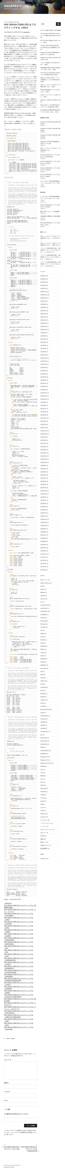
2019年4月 (43, 509)
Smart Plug (43, 788)
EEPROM (43, 658)
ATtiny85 (42, 624)
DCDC (42, 643)
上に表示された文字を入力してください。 (17, 1114)
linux (41, 690)
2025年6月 (43, 304)
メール (7, 1091)
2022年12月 (43, 392)
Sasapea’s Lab (44, 858)
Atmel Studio (43, 608)
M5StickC (43, 693)
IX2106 (42, 678)
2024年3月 (43, 348)
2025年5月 (43, 307)
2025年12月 (43, 291)
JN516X (8, 1038)
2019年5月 (43, 506)
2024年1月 (43, 355)
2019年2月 (43, 516)
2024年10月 (43, 329)
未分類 (42, 836)
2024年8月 (43, 336)
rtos (41, 772)
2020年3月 (43, 481)
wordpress (43, 817)
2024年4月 (43, 345)
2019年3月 (43, 513)
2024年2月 (43, 351)
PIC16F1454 (43, 738)
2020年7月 (43, 468)
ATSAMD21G (44, 611)
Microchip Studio (44, 709)
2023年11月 (43, 361)
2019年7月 (43, 500)
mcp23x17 (43, 700)
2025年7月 (43, 301)
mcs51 (42, 703)
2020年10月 (43, 462)
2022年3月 (43, 421)
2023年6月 (43, 377)
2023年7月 (43, 374)
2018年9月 (43, 528)
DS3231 (42, 649)
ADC (41, 586)
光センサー (43, 832)
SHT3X (42, 785)
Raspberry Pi (43, 756)
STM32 (42, 794)
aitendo (42, 589)
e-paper (42, 652)
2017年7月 (43, 557)
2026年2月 (43, 285)
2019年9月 (43, 497)
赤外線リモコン (44, 845)
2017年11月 (43, 554)
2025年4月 (43, 310)
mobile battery (44, 715)
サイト (6, 1100)
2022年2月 (43, 424)
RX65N (42, 775)
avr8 (41, 636)
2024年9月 (43, 332)
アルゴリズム (44, 820)
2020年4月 (43, 478)
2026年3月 (43, 282)
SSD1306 (43, 791)
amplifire (42, 595)
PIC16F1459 (43, 744)
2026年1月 (43, 288)
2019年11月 (43, 494)
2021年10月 (43, 434)
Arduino (42, 598)
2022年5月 (43, 415)
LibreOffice (43, 687)
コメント (7, 1059)
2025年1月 (43, 320)
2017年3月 (43, 566)
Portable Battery (44, 750)
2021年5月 (43, 449)
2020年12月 (43, 456)
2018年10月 (43, 525)
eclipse (42, 655)
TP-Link (42, 798)
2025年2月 (43, 317)
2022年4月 (43, 418)
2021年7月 (43, 443)
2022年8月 (43, 405)
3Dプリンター (44, 580)
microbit (42, 706)
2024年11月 (43, 326)
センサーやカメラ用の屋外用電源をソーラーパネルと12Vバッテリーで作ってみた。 (50, 198)
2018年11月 (43, 522)
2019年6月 (43, 503)
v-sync (42, 807)
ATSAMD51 (43, 614)
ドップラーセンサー (45, 823)
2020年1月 (43, 487)
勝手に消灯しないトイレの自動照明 (49, 211)
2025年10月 (43, 298)
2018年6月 (43, 538)
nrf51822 (42, 725)
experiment (43, 668)
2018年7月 (43, 535)
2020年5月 (43, 475)
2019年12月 (43, 490)
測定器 (42, 839)
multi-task (43, 719)
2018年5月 (43, 541)
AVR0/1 (42, 633)
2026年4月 (43, 279)
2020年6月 (43, 472)
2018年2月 (43, 551)
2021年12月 (43, 430)
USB (41, 804)
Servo (42, 782)
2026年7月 (43, 275)
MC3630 (42, 696)
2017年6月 (43, 560)
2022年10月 (43, 399)
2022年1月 (43, 427)
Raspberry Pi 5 (44, 760)
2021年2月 (43, 453)
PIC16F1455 (43, 741)
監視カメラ (43, 842)
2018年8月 (43, 532)
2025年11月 (43, 294)
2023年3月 (43, 386)
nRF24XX (43, 722)
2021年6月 (43, 446)
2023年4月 (43, 383)
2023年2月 (43, 389)
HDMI (42, 674)
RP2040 (42, 766)
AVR (41, 630)
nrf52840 (42, 728)
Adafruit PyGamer (45, 583)
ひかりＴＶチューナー (46, 829)
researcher (26, 32)
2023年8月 (43, 370)
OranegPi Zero (44, 731)
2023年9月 (43, 367)
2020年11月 (43, 459)
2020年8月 (43, 465)
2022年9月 (43, 402)
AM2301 (42, 592)
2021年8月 (43, 440)
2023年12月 (43, 358)
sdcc (41, 779)
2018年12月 (43, 519)
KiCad (42, 684)
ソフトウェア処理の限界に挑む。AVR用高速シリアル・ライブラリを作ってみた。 (50, 250)
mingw (42, 712)
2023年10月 (43, 364)
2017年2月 (43, 570)
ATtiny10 (42, 617)
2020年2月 (43, 484)
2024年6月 (43, 342)
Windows (42, 813)
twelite (13, 1038)
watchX (42, 810)
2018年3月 (43, 547)
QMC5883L (43, 753)
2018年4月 (43, 544)
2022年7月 (43, 408)
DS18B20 (43, 646)
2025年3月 (43, 313)
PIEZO (42, 747)
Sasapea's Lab (16, 6)
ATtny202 (43, 627)
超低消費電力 (44, 848)
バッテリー (43, 826)
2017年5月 (43, 563)
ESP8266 (42, 665)
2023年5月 (43, 380)
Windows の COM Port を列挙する (49, 100)
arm (41, 602)
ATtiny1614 (43, 621)
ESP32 (42, 662)
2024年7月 (43, 339)
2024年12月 (43, 323)
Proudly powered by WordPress (12, 1165)
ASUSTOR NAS (44, 605)
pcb (41, 734)
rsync (41, 769)
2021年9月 (43, 437)
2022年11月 (43, 396)
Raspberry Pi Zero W (46, 763)
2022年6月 (43, 411)
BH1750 (42, 640)
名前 (6, 1083)
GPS (41, 671)
